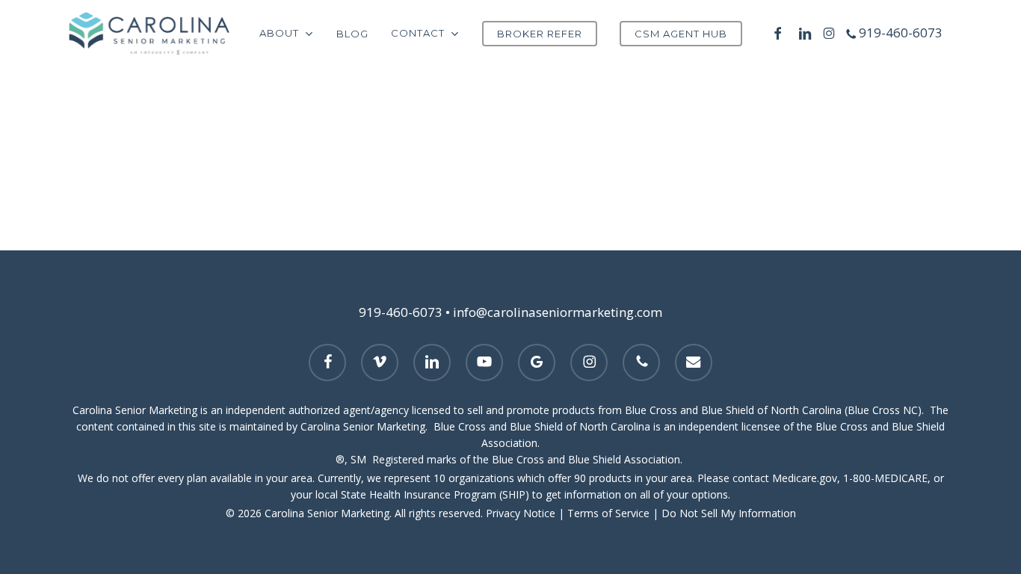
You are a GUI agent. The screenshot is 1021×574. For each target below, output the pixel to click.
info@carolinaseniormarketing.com (557, 312)
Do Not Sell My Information (728, 513)
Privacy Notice (520, 513)
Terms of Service (608, 513)
